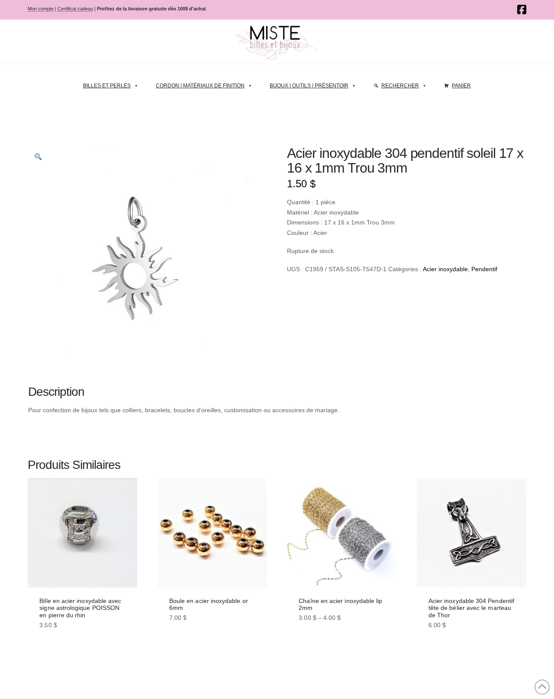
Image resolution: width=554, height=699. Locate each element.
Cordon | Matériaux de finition (200, 86)
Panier (461, 86)
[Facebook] (521, 9)
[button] (38, 156)
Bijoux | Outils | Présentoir (309, 86)
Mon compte (41, 8)
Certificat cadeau (75, 8)
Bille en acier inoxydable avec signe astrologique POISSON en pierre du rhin (80, 608)
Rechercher (400, 86)
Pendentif (484, 269)
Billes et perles (107, 86)
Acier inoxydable (445, 269)
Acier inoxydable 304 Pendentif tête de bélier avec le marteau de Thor (471, 608)
